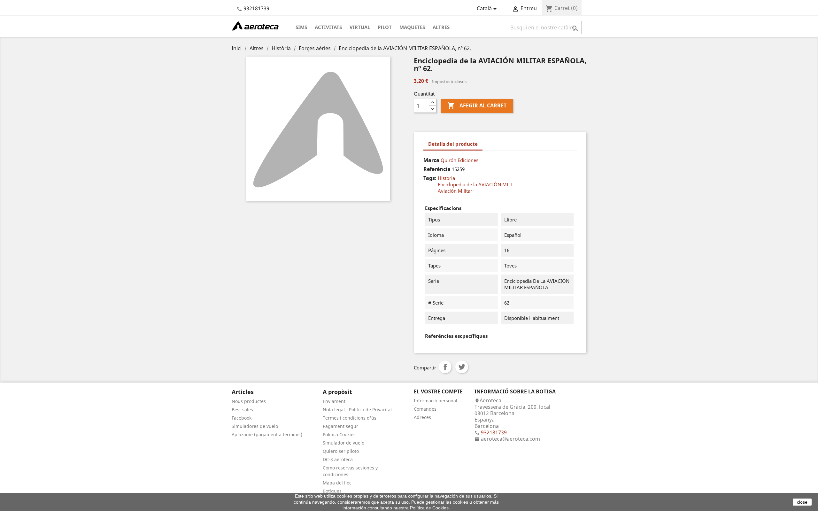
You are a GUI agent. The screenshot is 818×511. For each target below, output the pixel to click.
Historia (446, 178)
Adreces (422, 417)
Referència (437, 169)
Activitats (328, 27)
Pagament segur (340, 426)
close (802, 502)
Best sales (242, 409)
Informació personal (435, 401)
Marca (431, 160)
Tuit (461, 366)
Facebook (241, 418)
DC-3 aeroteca (338, 459)
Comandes (425, 409)
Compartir (445, 366)
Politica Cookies (339, 434)
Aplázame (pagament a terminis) (267, 434)
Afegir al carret (476, 105)
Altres (441, 27)
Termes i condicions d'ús (349, 418)
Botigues (332, 491)
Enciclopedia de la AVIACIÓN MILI (475, 184)
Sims (301, 27)
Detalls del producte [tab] (453, 144)
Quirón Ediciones (459, 160)
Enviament (334, 401)
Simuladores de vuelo (255, 426)
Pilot (385, 27)
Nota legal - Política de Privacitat (357, 409)
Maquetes (412, 27)
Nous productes (249, 401)
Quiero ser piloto (341, 451)
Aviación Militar (455, 191)
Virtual (360, 27)
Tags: (429, 178)
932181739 (256, 8)
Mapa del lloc (337, 483)
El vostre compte (438, 391)
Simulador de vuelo (343, 443)
